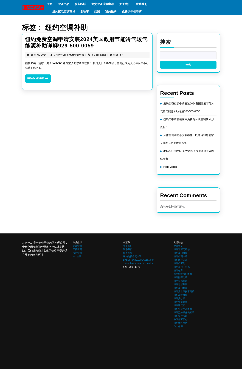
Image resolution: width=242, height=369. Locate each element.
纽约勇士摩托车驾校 (184, 291)
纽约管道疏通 (180, 302)
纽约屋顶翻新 (180, 288)
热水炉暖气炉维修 (183, 274)
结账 (97, 11)
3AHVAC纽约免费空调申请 (69, 54)
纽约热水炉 (179, 298)
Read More (39, 80)
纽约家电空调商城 (63, 11)
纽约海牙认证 (180, 259)
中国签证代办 (180, 319)
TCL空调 (77, 256)
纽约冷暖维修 (180, 294)
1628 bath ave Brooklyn (138, 263)
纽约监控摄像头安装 (184, 312)
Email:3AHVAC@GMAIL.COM (138, 259)
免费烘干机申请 (132, 11)
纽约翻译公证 (180, 277)
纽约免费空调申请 (132, 256)
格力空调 (77, 253)
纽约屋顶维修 (180, 253)
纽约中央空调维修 (183, 309)
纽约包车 (178, 270)
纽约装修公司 (180, 281)
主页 (50, 4)
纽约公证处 (179, 263)
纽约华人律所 (180, 323)
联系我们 (141, 4)
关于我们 (125, 4)
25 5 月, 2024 (39, 54)
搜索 (165, 42)
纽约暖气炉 (179, 305)
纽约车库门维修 (182, 249)
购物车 (84, 11)
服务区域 (80, 4)
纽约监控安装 (180, 315)
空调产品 (63, 4)
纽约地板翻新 (180, 284)
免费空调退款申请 (102, 4)
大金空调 (77, 246)
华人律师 (178, 326)
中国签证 (178, 246)
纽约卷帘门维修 (182, 267)
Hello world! (170, 166)
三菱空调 (77, 249)
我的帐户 (111, 11)
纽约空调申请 (180, 256)
